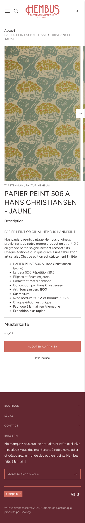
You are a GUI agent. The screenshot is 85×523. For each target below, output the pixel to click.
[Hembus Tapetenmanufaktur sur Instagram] (73, 495)
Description (13, 221)
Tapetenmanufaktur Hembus (27, 185)
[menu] (7, 11)
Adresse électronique (22, 469)
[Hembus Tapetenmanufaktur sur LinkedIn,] (78, 495)
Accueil (9, 31)
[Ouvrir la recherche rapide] (16, 11)
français (12, 494)
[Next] (80, 113)
